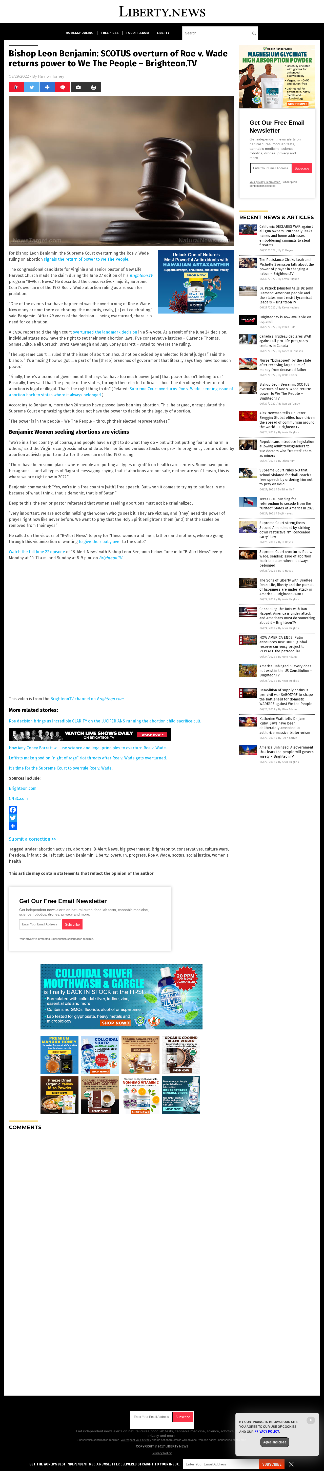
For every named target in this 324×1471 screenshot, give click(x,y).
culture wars (216, 849)
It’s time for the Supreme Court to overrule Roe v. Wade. (61, 768)
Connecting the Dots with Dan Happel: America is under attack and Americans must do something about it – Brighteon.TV (287, 616)
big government (135, 849)
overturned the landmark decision (105, 332)
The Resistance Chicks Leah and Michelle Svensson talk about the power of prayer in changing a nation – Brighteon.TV (286, 267)
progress (137, 855)
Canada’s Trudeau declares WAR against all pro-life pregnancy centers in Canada (285, 341)
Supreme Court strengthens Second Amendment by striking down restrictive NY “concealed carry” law (284, 530)
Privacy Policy (162, 1453)
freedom (17, 855)
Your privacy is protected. (35, 938)
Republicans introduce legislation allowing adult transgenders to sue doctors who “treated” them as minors (286, 449)
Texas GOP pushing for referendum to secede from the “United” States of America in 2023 (286, 503)
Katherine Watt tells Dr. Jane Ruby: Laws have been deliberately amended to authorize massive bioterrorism (284, 726)
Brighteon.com (22, 788)
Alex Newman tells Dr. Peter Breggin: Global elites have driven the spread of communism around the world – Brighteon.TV (287, 420)
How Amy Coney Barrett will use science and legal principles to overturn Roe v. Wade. (88, 747)
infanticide (37, 855)
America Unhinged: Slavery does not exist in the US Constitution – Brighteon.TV (285, 670)
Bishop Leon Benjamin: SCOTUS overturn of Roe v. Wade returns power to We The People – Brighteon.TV (285, 391)
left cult (56, 855)
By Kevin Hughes (288, 279)
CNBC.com (18, 798)
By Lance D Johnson (290, 351)
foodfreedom (137, 33)
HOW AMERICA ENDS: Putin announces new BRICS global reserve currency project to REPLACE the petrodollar (283, 644)
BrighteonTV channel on (87, 698)
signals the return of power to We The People (86, 259)
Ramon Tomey (51, 76)
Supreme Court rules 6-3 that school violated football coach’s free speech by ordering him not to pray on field (285, 477)
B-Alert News (105, 849)
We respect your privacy (136, 1439)
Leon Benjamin (79, 855)
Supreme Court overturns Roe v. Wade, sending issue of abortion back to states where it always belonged (285, 559)
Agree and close (274, 1442)
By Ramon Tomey (289, 403)
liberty (163, 33)
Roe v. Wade (159, 855)
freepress (109, 33)
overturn (118, 855)
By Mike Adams (287, 656)
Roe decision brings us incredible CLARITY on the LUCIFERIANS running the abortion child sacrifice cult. (105, 721)
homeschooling (79, 33)
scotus (178, 855)
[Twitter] (121, 818)
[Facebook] (121, 810)
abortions (82, 849)
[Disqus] (121, 1197)
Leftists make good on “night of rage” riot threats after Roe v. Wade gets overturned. (88, 758)
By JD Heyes (285, 250)
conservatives (190, 849)
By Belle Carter (287, 375)
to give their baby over (100, 541)
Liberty (101, 855)
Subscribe (271, 1464)
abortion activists (54, 849)
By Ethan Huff (286, 327)
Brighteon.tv (163, 849)
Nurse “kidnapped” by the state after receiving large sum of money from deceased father (285, 365)
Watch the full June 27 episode (37, 551)
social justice (198, 855)
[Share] (121, 826)
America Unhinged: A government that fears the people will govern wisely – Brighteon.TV (286, 752)
